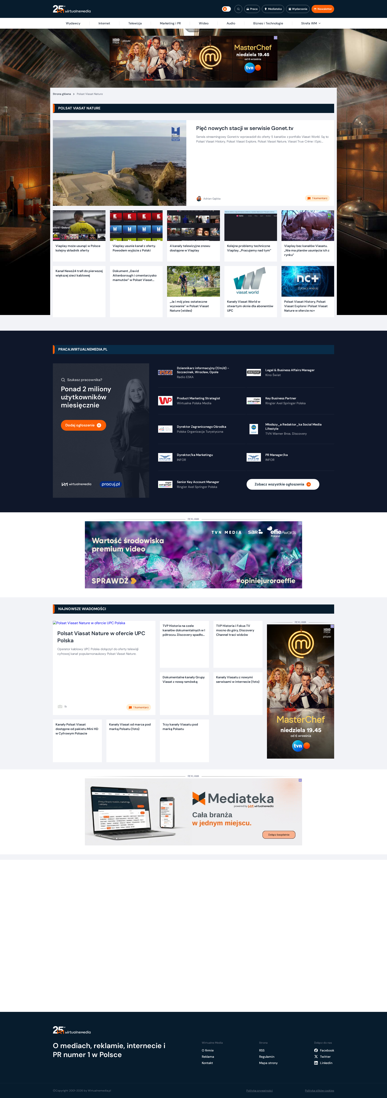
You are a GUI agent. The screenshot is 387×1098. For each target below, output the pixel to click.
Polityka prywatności (259, 1090)
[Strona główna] (72, 9)
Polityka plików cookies (319, 1090)
